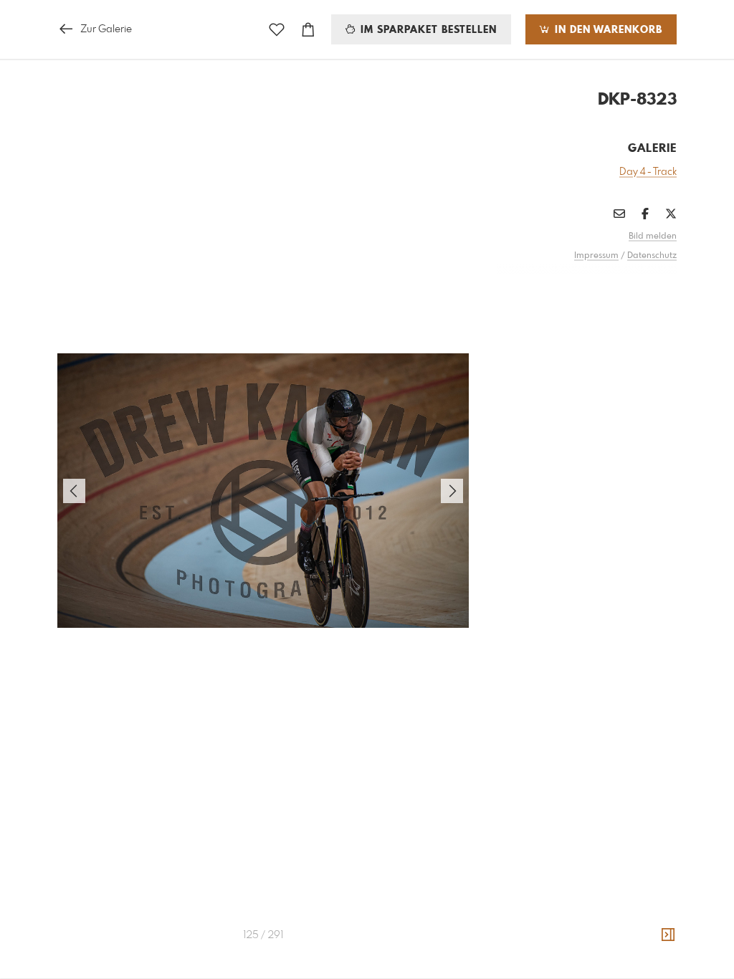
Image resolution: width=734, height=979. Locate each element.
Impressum (596, 256)
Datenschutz (652, 256)
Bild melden (653, 236)
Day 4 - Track (648, 172)
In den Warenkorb (606, 30)
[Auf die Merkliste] (276, 29)
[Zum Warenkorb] (308, 29)
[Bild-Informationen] (668, 935)
